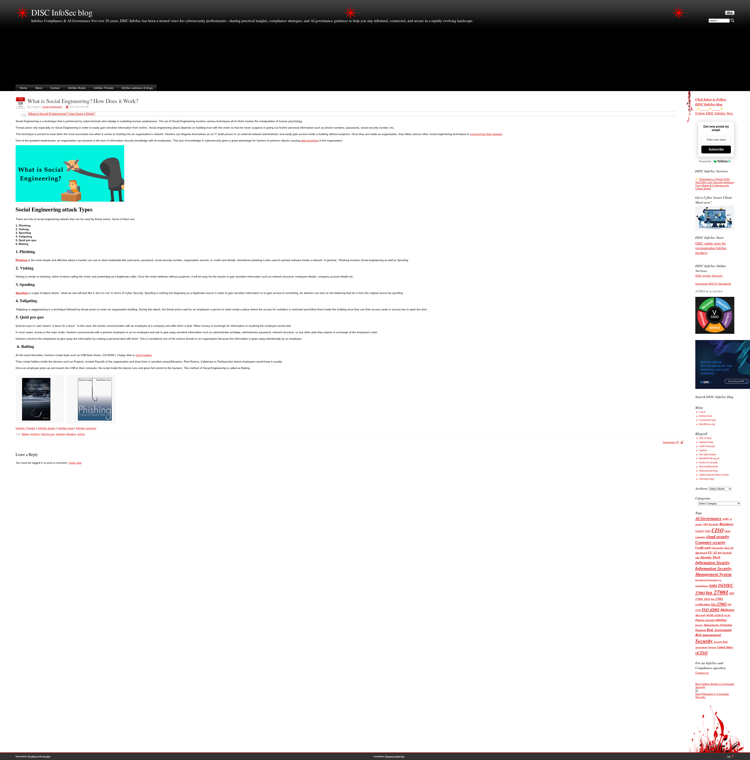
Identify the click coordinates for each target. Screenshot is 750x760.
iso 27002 (719, 604)
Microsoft (700, 615)
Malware (727, 609)
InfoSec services (86, 428)
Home (23, 88)
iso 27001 (717, 592)
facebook (727, 552)
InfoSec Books (77, 88)
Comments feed (707, 420)
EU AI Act (715, 552)
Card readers (144, 355)
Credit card (702, 547)
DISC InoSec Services (708, 275)
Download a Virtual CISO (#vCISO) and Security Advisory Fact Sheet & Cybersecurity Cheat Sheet (714, 184)
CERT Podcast (707, 446)
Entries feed (705, 416)
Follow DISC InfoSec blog (714, 113)
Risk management (708, 634)
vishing (81, 434)
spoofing (60, 434)
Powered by (705, 161)
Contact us (702, 672)
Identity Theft (710, 557)
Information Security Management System (713, 571)
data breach (701, 552)
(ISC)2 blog (705, 438)
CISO (718, 530)
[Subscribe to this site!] (729, 13)
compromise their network (486, 134)
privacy (699, 625)
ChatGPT (699, 531)
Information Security (712, 562)
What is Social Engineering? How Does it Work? (82, 101)
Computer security (710, 542)
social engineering (52, 107)
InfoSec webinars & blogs (137, 88)
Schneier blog (706, 479)
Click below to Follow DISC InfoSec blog (710, 102)
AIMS (725, 519)
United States (725, 647)
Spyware (712, 647)
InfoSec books (46, 428)
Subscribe (716, 149)
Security (704, 641)
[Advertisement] (375, 55)
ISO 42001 (711, 609)
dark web (729, 548)
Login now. (75, 462)
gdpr (697, 557)
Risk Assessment (719, 629)
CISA (708, 531)
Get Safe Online (707, 454)
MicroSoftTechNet (708, 466)
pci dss (727, 615)
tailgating (71, 434)
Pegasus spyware (705, 620)
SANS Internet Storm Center (714, 475)
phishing (35, 434)
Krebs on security (708, 462)
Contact (55, 88)
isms (713, 585)
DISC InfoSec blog (62, 12)
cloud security (717, 536)
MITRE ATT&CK (714, 615)
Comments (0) (671, 442)
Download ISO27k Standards (713, 283)
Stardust (46, 756)
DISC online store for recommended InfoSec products (711, 248)
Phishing (22, 260)
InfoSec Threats (103, 88)
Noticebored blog (708, 470)
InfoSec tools (66, 428)
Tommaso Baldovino (394, 756)
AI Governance (708, 518)
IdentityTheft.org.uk (709, 458)
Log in (702, 412)
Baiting (25, 434)
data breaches (309, 140)
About (38, 88)
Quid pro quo (48, 434)
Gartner (703, 450)
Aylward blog (706, 442)
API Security (711, 524)
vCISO (701, 652)
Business (726, 523)
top (728, 756)
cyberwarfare (717, 548)
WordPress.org (707, 424)
